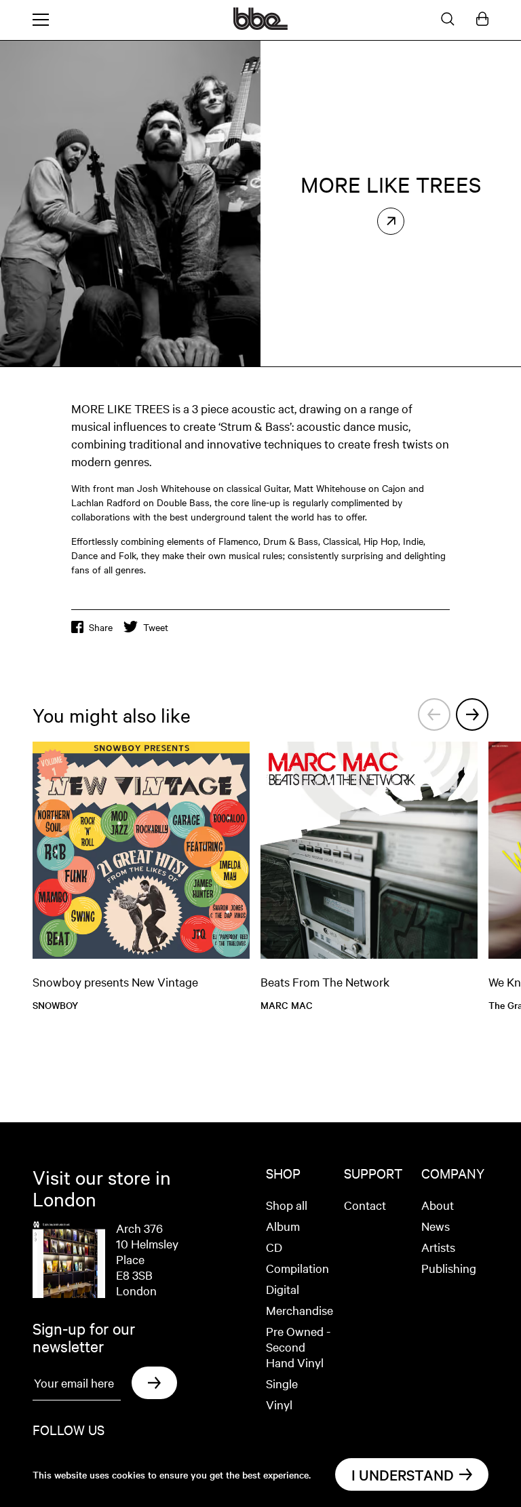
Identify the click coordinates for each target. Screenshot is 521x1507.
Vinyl (279, 1404)
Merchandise (299, 1310)
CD (274, 1247)
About (437, 1205)
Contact (365, 1205)
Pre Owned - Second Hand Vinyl (298, 1346)
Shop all (286, 1205)
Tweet (155, 627)
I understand (402, 1474)
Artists (438, 1247)
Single (282, 1383)
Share (101, 627)
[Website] (390, 221)
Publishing (448, 1268)
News (435, 1226)
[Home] (260, 26)
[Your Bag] (482, 20)
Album (283, 1226)
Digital (282, 1289)
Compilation (297, 1268)
